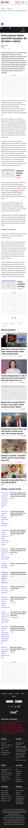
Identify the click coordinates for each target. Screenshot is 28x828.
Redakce (11, 693)
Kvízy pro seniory (4, 750)
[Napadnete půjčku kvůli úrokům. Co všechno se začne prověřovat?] (6, 578)
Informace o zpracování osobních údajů (11, 819)
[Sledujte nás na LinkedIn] (19, 706)
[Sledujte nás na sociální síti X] (9, 706)
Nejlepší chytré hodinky (6, 796)
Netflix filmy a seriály (5, 800)
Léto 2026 (18, 739)
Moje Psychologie (5, 723)
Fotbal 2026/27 (19, 771)
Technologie (4, 786)
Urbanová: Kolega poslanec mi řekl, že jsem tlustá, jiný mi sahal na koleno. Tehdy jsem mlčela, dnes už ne (14, 378)
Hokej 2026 (18, 773)
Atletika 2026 (18, 779)
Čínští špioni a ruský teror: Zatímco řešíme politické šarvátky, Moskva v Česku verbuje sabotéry (13, 351)
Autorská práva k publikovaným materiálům (14, 815)
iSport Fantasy (8, 725)
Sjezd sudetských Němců (6, 772)
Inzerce (17, 693)
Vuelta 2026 (16, 733)
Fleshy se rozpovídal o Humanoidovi (18, 563)
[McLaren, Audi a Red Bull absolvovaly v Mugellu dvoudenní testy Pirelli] (5, 652)
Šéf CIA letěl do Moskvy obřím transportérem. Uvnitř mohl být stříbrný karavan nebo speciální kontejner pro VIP (17, 628)
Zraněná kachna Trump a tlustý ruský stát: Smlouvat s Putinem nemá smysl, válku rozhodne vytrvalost (13, 431)
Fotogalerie (9, 8)
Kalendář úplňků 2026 (5, 752)
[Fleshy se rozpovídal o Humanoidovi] (5, 566)
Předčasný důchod (19, 790)
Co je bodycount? (4, 754)
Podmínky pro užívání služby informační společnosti (14, 817)
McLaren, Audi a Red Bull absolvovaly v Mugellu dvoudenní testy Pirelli (18, 648)
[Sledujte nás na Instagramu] (15, 706)
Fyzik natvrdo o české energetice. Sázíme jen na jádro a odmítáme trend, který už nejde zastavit (18, 531)
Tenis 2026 (18, 775)
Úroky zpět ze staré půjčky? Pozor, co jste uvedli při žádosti (13, 481)
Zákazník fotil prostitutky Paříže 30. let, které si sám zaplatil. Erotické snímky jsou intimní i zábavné (13, 404)
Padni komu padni (5, 776)
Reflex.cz (3, 8)
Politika (3, 765)
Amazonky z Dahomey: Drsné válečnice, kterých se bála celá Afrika (20, 173)
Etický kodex (7, 824)
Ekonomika (19, 786)
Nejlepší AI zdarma (5, 794)
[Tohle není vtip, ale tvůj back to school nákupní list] (5, 590)
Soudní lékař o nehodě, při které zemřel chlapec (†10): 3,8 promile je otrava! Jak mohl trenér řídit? (18, 494)
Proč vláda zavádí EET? (6, 774)
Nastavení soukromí (9, 820)
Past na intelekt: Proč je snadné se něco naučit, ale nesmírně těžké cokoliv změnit (18, 613)
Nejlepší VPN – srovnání (6, 798)
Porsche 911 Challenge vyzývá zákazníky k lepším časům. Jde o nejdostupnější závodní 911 (18, 513)
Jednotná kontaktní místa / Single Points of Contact (14, 822)
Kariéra (14, 696)
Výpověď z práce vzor (5, 778)
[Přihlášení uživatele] (23, 2)
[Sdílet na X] (15, 318)
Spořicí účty (18, 792)
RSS (23, 693)
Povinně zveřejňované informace (17, 824)
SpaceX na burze (4, 790)
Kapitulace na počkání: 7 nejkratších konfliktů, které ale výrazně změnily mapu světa (13, 457)
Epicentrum (3, 743)
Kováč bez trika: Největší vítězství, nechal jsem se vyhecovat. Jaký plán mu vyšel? (18, 550)
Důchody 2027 (19, 794)
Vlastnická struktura (18, 820)
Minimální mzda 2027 (20, 796)
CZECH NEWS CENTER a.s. (19, 809)
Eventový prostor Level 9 (10, 731)
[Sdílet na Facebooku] (12, 318)
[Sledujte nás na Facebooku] (12, 706)
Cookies (22, 819)
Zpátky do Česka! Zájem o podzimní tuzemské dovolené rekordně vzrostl (18, 598)
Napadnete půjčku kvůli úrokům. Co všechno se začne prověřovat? (18, 573)
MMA (17, 769)
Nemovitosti (8, 727)
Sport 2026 (19, 765)
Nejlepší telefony (4, 792)
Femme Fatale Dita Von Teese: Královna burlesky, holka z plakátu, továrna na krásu (21, 284)
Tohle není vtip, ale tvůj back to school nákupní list (17, 587)
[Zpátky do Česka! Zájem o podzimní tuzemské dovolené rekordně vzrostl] (5, 602)
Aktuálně (3, 739)
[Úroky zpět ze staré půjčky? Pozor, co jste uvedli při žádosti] (13, 471)
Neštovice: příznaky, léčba (6, 745)
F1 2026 (17, 777)
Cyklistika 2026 (19, 781)
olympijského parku (16, 190)
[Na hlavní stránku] (5, 2)
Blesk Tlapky (13, 723)
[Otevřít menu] (26, 2)
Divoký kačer (4, 780)
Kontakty (4, 693)
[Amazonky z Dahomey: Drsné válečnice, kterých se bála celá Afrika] (8, 174)
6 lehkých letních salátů (21, 760)
